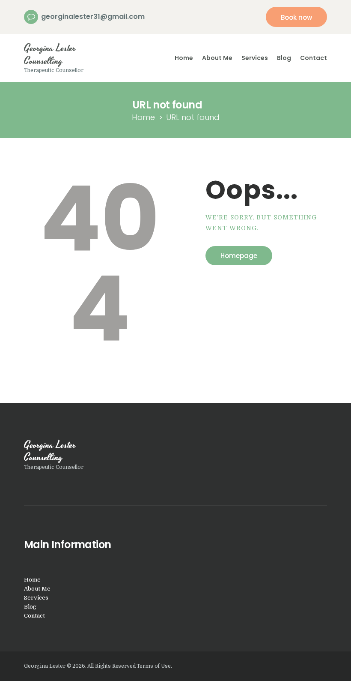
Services (36, 597)
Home (143, 117)
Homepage (238, 255)
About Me (37, 588)
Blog (30, 606)
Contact (34, 615)
